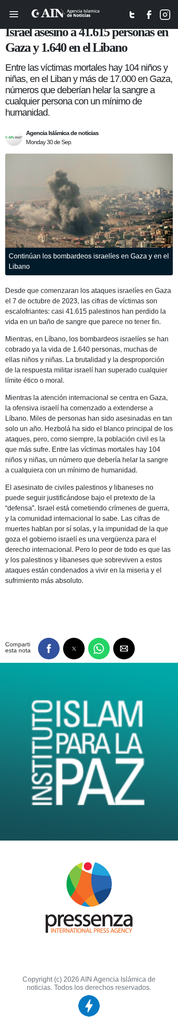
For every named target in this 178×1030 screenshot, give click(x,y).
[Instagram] (165, 16)
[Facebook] (149, 16)
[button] (48, 648)
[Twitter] (132, 16)
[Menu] (14, 12)
